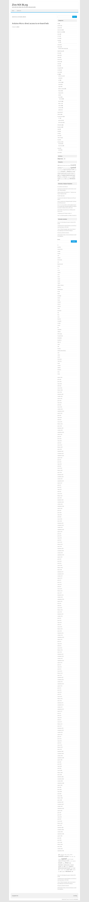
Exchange (60, 143)
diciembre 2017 (60, 571)
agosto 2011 (60, 711)
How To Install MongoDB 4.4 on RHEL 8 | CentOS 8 (67, 215)
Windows (59, 141)
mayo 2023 (60, 440)
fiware (59, 57)
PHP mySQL (60, 122)
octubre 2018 (60, 552)
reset (72, 868)
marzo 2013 (60, 671)
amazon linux (60, 75)
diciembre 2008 (60, 776)
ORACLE (59, 114)
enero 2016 (60, 611)
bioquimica (61, 165)
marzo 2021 (60, 493)
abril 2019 (59, 540)
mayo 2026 (60, 383)
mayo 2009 (60, 766)
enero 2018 (60, 569)
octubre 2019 (60, 527)
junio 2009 (59, 764)
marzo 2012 (60, 696)
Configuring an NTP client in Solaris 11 (65, 213)
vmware (59, 107)
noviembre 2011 (61, 704)
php (58, 175)
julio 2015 (59, 618)
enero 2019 (60, 546)
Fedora (59, 90)
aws (59, 42)
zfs (58, 180)
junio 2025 (59, 400)
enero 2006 (60, 846)
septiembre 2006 (61, 833)
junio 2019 (59, 535)
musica (59, 72)
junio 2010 (59, 738)
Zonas (59, 152)
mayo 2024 (60, 417)
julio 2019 (59, 533)
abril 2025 (59, 404)
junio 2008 (59, 789)
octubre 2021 (60, 478)
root (64, 177)
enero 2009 (60, 774)
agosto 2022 (60, 457)
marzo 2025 (60, 406)
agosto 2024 (60, 413)
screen (62, 869)
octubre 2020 (60, 504)
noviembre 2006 (61, 829)
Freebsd (59, 92)
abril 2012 (59, 694)
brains (59, 34)
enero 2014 (60, 652)
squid (73, 177)
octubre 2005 (60, 848)
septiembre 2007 (61, 808)
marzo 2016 (60, 607)
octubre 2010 (60, 732)
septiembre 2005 (61, 850)
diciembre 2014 (60, 633)
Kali (58, 312)
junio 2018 (59, 561)
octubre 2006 (60, 831)
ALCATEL (59, 25)
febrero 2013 (60, 673)
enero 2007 (60, 825)
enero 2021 (60, 497)
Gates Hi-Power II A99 (68, 169)
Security (60, 98)
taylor (59, 178)
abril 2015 (59, 624)
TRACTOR (59, 137)
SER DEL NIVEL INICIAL (62, 48)
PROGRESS (60, 124)
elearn (59, 55)
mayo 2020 (60, 514)
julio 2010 (59, 736)
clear (72, 856)
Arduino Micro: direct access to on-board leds (30, 23)
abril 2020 (59, 516)
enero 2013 (60, 675)
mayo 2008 (60, 791)
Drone (59, 53)
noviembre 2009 (61, 753)
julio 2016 (59, 603)
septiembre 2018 (61, 554)
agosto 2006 (60, 835)
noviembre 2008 (61, 778)
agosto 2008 (60, 785)
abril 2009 (59, 768)
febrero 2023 (60, 447)
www (58, 148)
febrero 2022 (60, 470)
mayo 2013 (60, 666)
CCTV (59, 36)
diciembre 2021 (60, 474)
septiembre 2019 (61, 529)
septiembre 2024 (61, 411)
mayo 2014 (60, 643)
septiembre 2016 (61, 599)
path (74, 173)
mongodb (59, 67)
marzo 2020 (60, 518)
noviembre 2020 (61, 502)
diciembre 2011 (60, 702)
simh (58, 133)
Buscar (59, 239)
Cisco (59, 38)
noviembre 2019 (61, 525)
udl (63, 178)
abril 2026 (59, 385)
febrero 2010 (60, 747)
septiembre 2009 (61, 757)
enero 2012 (60, 700)
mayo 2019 (60, 537)
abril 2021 (59, 491)
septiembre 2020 (61, 506)
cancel (66, 165)
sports (59, 135)
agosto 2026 (60, 377)
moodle (59, 323)
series (65, 869)
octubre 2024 (60, 409)
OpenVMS (59, 112)
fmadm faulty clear (61, 195)
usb (65, 178)
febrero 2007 (60, 823)
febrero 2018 (60, 567)
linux (58, 65)
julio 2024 (59, 415)
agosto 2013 (60, 662)
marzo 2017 (60, 588)
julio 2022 (59, 459)
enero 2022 (60, 472)
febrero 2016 (60, 609)
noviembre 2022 (61, 453)
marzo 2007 (60, 821)
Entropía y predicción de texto (63, 232)
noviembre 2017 (61, 573)
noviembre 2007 (61, 804)
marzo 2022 (60, 468)
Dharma (59, 46)
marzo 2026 (60, 387)
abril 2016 (59, 605)
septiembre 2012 (61, 683)
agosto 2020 (60, 508)
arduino (17, 26)
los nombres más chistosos (63, 186)
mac (72, 171)
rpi (66, 177)
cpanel (59, 84)
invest (59, 63)
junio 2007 (59, 814)
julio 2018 (59, 559)
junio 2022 (59, 461)
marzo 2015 (60, 626)
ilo (74, 169)
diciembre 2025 (60, 394)
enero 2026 (60, 392)
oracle (72, 173)
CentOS (59, 82)
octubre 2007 (60, 806)
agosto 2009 (60, 759)
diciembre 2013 (60, 654)
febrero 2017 (60, 590)
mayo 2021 (60, 489)
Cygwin (59, 86)
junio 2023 (59, 438)
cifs (70, 856)
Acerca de (19, 10)
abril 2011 (59, 719)
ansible (59, 78)
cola (74, 856)
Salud (59, 129)
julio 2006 (59, 838)
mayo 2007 (60, 816)
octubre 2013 (60, 658)
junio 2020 (59, 512)
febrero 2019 (60, 544)
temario (62, 178)
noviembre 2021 (61, 476)
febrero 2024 (60, 423)
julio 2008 (59, 787)
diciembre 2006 (60, 827)
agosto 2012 (60, 685)
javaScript (60, 120)
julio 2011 (59, 713)
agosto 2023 (60, 434)
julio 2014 (59, 641)
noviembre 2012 (61, 679)
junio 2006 (59, 840)
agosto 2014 (60, 639)
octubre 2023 (60, 430)
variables (67, 178)
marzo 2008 (60, 795)
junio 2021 (59, 487)
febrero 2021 (60, 495)
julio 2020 (59, 510)
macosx (60, 865)
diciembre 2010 (60, 728)
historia (59, 59)
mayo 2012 (60, 692)
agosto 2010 (60, 734)
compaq (59, 859)
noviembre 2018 (61, 550)
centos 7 (60, 168)
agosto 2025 (60, 398)
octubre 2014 (60, 635)
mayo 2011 (60, 717)
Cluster (59, 44)
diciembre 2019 (60, 523)
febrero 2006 (60, 844)
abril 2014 (59, 645)
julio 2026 (59, 379)
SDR (58, 131)
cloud (59, 40)
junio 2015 (59, 620)
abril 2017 (59, 586)
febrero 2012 (60, 698)
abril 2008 (59, 793)
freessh (59, 169)
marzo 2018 (60, 565)
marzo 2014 (60, 647)
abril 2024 (59, 419)
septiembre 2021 (61, 480)
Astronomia (60, 29)
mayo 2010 (60, 740)
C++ (59, 118)
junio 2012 (59, 690)
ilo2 (75, 169)
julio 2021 (59, 485)
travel (59, 139)
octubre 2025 (60, 396)
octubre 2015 (60, 616)
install (63, 171)
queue (60, 175)
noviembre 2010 (61, 730)
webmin (59, 109)
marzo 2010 (60, 745)
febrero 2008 (60, 797)
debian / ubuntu (61, 88)
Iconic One (64, 899)
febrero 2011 (60, 723)
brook (64, 165)
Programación (60, 116)
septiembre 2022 (61, 455)
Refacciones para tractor (64, 868)
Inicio (13, 10)
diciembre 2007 (60, 802)
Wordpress (76, 899)
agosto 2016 (60, 601)
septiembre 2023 (61, 432)
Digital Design (60, 289)
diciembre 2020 (60, 499)
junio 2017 (59, 582)
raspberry (64, 175)
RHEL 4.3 (60, 103)
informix (59, 61)
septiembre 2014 (61, 637)
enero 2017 (60, 592)
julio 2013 (59, 664)
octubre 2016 (60, 597)
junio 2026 (59, 381)
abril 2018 (59, 563)
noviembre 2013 (61, 656)
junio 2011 (59, 715)
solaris (59, 105)
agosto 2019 (60, 531)
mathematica (64, 173)
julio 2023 (59, 436)
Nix (58, 74)
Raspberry (59, 127)
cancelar (69, 165)
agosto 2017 (60, 578)
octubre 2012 (60, 681)
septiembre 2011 (61, 709)
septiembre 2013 (61, 660)
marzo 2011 (60, 721)
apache (59, 149)
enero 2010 (60, 749)
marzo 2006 (60, 842)
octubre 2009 (60, 755)
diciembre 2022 (60, 451)
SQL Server (60, 145)
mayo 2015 (60, 622)
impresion (59, 171)
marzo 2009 (60, 770)
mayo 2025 (60, 402)
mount (68, 173)
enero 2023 (60, 449)
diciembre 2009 (60, 751)
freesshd (61, 169)
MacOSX (60, 101)
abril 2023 (59, 442)
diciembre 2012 (60, 677)
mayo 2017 (60, 584)
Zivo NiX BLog (20, 4)
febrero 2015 (60, 628)
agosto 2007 (60, 810)
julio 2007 (59, 812)
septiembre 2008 (61, 783)
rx (60, 869)
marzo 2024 (60, 421)
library (66, 171)
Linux (59, 97)
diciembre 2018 (60, 548)
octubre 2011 (60, 707)
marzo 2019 (60, 542)
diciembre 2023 (60, 428)
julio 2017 (59, 580)
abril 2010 (59, 742)
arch (59, 80)
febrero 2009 (60, 772)
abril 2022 (59, 466)
